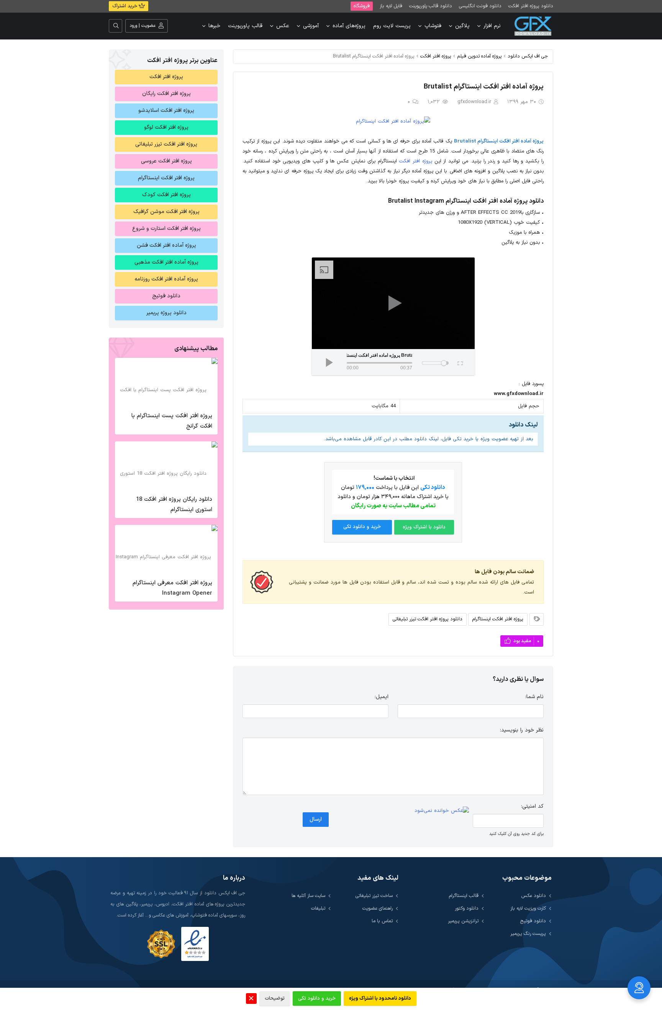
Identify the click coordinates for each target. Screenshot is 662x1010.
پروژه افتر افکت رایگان (166, 94)
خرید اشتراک (125, 6)
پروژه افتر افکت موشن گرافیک (166, 212)
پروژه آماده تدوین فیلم (479, 56)
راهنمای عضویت (377, 908)
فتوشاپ (432, 26)
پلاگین (462, 26)
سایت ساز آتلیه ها (308, 895)
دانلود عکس (533, 895)
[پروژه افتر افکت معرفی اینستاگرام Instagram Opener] (166, 550)
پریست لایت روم (392, 26)
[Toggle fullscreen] (459, 362)
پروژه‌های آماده (349, 26)
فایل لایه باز (391, 6)
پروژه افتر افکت (435, 56)
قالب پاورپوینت (245, 26)
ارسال (316, 819)
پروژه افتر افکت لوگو (166, 127)
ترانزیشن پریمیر (463, 921)
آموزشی (311, 26)
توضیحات (275, 998)
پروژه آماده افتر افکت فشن (166, 245)
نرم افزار (492, 26)
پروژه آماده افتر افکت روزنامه (166, 279)
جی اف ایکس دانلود (528, 56)
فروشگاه (362, 6)
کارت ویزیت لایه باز (528, 908)
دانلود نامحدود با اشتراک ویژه (380, 998)
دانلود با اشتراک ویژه (424, 527)
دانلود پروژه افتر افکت (530, 6)
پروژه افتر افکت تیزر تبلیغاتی (166, 144)
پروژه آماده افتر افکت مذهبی (166, 262)
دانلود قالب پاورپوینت (430, 6)
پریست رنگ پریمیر (528, 933)
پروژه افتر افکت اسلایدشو (166, 111)
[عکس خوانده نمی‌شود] (442, 811)
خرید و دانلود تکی (362, 527)
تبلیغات (318, 908)
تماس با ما (382, 921)
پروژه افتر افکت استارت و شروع (166, 229)
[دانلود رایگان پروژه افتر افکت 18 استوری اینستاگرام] (166, 466)
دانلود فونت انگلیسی (480, 6)
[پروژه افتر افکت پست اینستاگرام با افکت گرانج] (166, 383)
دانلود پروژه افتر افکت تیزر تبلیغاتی (427, 619)
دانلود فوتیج (166, 296)
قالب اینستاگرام (463, 895)
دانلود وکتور (466, 908)
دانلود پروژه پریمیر (166, 313)
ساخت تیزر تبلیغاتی (374, 895)
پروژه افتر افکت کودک (166, 195)
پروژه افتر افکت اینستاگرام (497, 619)
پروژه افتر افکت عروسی (166, 161)
